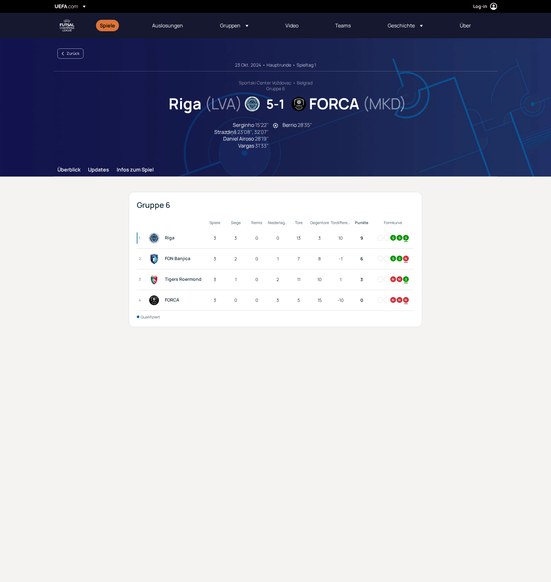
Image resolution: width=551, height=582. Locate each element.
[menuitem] (118, 25)
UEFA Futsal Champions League (67, 25)
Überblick (68, 170)
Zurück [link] (73, 53)
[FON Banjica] (155, 259)
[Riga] (155, 238)
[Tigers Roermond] (155, 279)
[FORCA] (155, 300)
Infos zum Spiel (135, 170)
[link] (107, 25)
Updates (98, 170)
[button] (234, 25)
